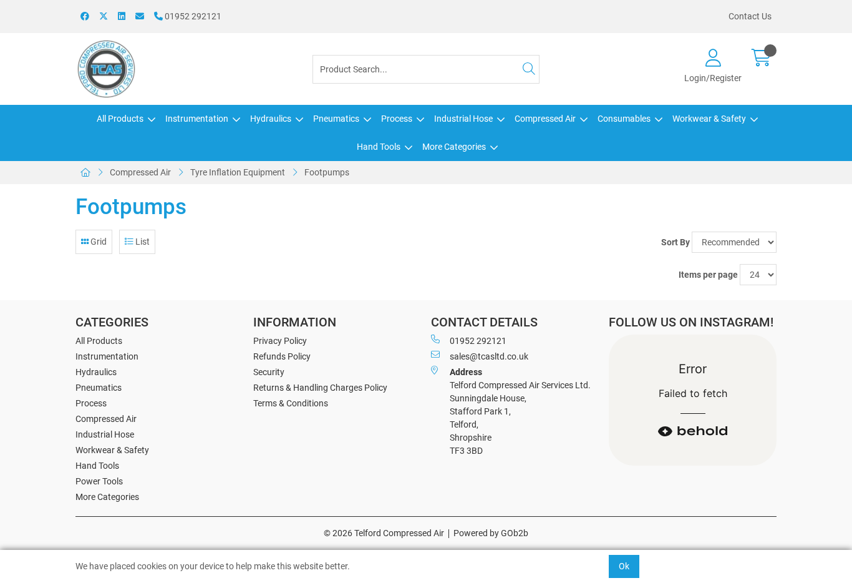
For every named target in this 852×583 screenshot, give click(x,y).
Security (268, 372)
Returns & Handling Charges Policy (320, 388)
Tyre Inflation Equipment (237, 172)
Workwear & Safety (709, 119)
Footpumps (326, 172)
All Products (120, 119)
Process (396, 119)
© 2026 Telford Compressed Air (384, 533)
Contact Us (750, 16)
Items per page (708, 275)
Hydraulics (270, 119)
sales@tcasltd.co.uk (489, 356)
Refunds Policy (282, 356)
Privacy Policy (280, 341)
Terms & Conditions (290, 403)
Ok (624, 566)
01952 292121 (192, 16)
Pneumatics (336, 119)
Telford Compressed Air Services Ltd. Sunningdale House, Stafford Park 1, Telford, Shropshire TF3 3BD (520, 411)
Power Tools (99, 481)
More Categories (454, 147)
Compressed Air (545, 119)
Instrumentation (196, 119)
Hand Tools (378, 147)
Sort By (675, 242)
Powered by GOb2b (490, 533)
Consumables (624, 119)
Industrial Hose (463, 119)
